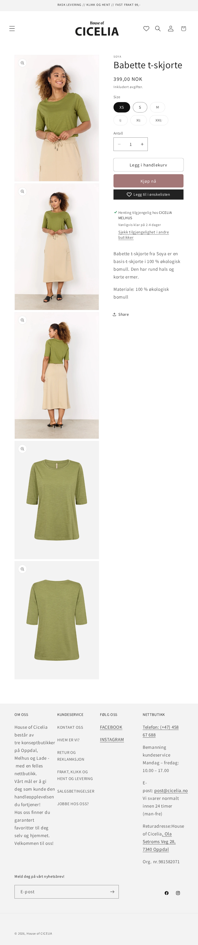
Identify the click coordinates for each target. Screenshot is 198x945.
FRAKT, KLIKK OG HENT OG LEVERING (75, 775)
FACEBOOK (111, 727)
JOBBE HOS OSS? (73, 803)
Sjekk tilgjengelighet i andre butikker (143, 234)
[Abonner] (112, 892)
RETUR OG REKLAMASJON (71, 756)
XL (141, 121)
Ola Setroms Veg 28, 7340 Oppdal (159, 841)
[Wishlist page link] (146, 28)
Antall (118, 133)
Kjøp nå (148, 181)
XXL (162, 121)
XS (122, 107)
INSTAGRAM (112, 739)
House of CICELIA (39, 933)
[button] (12, 28)
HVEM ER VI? (68, 739)
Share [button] (123, 314)
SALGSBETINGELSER (75, 791)
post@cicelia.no (171, 790)
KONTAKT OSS (70, 727)
